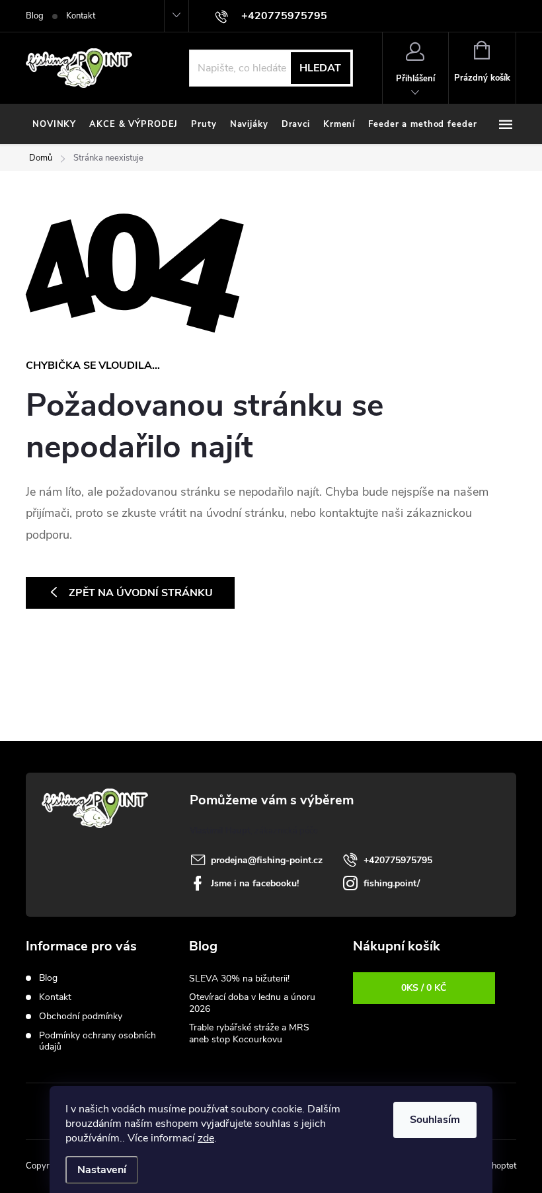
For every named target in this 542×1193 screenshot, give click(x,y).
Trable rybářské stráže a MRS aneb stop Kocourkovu (249, 1033)
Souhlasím (435, 1119)
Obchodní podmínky (80, 1016)
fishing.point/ (392, 883)
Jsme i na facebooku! (255, 883)
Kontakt (80, 16)
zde (206, 1138)
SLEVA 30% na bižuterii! (239, 978)
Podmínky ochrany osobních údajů (97, 1041)
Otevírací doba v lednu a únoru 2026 (252, 1003)
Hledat (320, 68)
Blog (35, 16)
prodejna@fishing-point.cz (267, 860)
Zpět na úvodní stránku (141, 593)
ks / (423, 987)
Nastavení (101, 1170)
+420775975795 (398, 860)
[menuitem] (54, 124)
